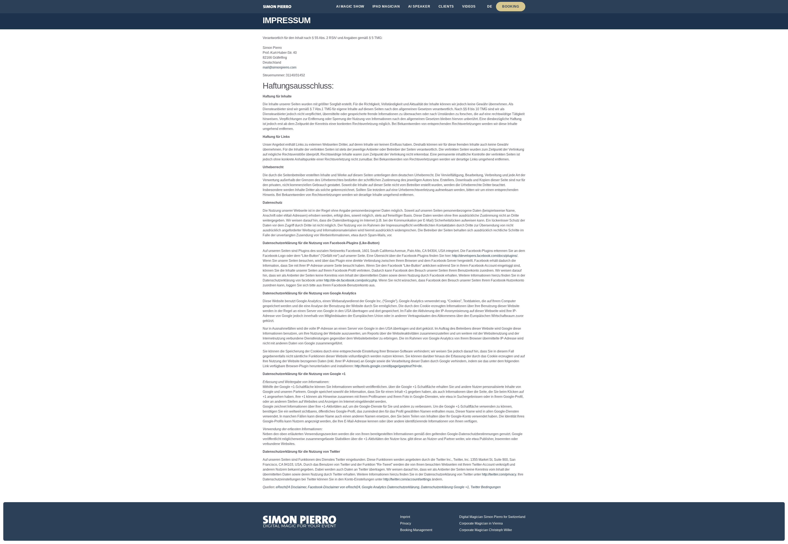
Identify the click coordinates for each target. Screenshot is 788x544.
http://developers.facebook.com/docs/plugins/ (484, 255)
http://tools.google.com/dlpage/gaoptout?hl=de (388, 366)
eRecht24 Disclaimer (291, 487)
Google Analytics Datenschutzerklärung (390, 487)
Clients (446, 6)
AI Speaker (419, 6)
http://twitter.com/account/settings (407, 479)
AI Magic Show (350, 6)
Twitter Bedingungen (486, 487)
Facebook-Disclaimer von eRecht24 (334, 487)
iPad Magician (386, 6)
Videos (469, 6)
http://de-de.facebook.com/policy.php (350, 280)
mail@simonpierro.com (279, 67)
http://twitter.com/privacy (499, 474)
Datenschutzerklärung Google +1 (445, 487)
